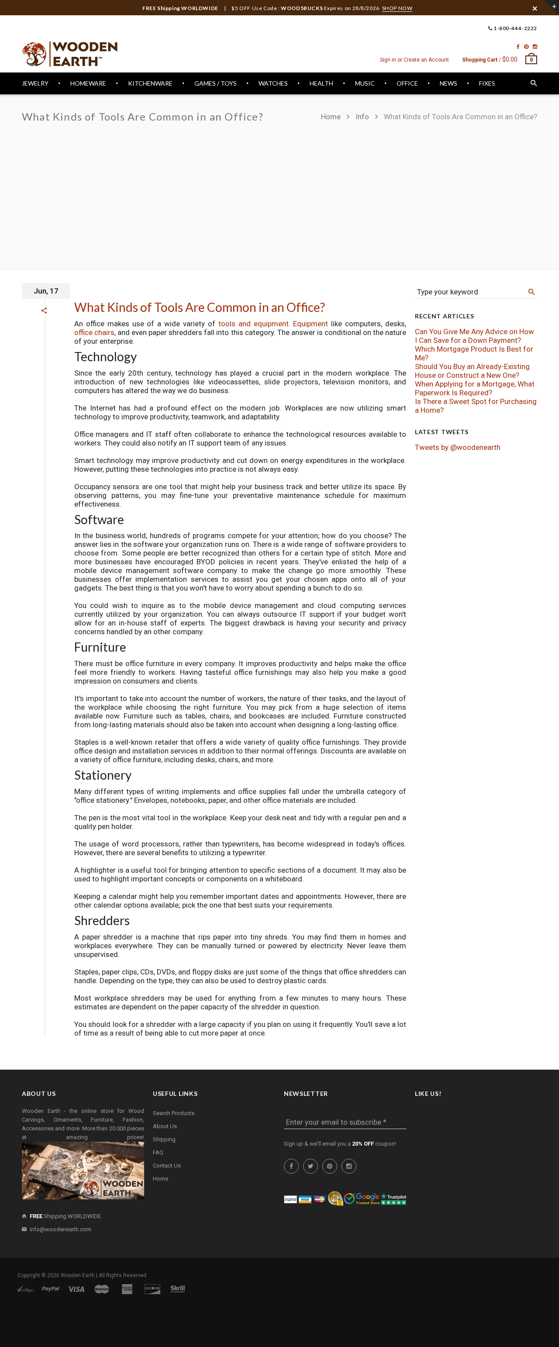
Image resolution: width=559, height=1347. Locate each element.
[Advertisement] (279, 191)
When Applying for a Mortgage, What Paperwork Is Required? (475, 388)
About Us (165, 1126)
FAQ (158, 1152)
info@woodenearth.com (60, 1229)
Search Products (173, 1113)
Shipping (164, 1139)
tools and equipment (253, 323)
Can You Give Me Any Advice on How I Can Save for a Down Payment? (474, 336)
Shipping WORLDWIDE (65, 1216)
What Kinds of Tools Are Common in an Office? (199, 307)
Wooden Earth (78, 1275)
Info (362, 116)
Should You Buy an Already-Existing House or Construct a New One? (472, 371)
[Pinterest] (526, 46)
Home (331, 116)
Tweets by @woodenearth (457, 447)
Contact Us (167, 1165)
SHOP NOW (397, 8)
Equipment (310, 323)
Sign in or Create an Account (414, 60)
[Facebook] (518, 46)
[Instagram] (535, 46)
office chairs (94, 332)
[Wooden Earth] (70, 54)
